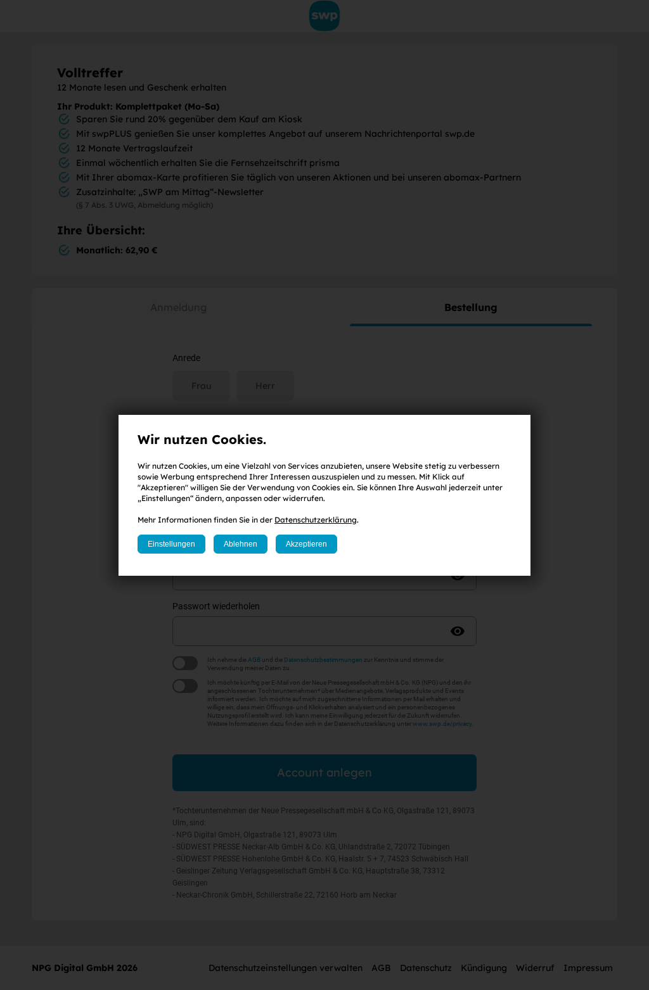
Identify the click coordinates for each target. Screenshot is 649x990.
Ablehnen (240, 544)
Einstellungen (171, 544)
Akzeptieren (306, 544)
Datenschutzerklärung (315, 519)
